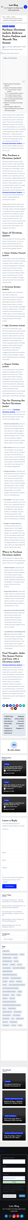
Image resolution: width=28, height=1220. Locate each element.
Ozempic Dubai (6, 1015)
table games (13, 1022)
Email (4, 860)
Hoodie (19, 995)
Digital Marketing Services (9, 974)
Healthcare (6, 995)
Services (5, 1022)
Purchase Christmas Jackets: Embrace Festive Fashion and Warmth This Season (14, 36)
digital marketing (7, 971)
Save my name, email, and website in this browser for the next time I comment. (13, 880)
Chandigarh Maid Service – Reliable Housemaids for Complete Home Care (13, 1086)
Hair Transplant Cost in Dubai (10, 988)
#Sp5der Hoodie (7, 957)
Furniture (18, 981)
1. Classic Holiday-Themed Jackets (14, 90)
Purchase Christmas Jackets (12, 143)
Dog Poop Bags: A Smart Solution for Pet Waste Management (12, 1137)
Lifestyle (7, 1081)
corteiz (19, 964)
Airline (15, 957)
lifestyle (12, 998)
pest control (16, 1015)
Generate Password (9, 1196)
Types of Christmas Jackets (13, 88)
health (19, 991)
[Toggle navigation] (2, 7)
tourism (14, 1025)
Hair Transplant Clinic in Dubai (17, 984)
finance (12, 981)
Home (12, 995)
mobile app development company (11, 1005)
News (4, 1008)
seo (13, 1018)
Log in (2, 1151)
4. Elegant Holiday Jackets (14, 96)
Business (5, 964)
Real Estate (6, 1018)
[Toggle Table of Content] (23, 81)
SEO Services (19, 1018)
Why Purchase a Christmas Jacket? (12, 85)
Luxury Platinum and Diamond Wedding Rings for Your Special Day (14, 804)
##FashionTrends (9, 49)
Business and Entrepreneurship (14, 1098)
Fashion (12, 26)
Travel (20, 1025)
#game (22, 954)
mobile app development (9, 1001)
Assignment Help (7, 961)
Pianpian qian (10, 788)
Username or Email (11, 1157)
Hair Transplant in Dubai (9, 991)
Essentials (5, 978)
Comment (5, 829)
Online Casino (11, 1008)
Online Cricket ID (7, 1011)
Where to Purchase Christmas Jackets (14, 103)
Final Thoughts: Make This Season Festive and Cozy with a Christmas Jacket (14, 108)
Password (8, 1174)
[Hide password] (24, 1178)
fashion (5, 981)
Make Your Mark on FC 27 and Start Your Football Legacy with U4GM (14, 786)
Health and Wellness (10, 1116)
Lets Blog (13, 5)
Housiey (5, 998)
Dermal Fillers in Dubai (18, 968)
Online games (17, 1011)
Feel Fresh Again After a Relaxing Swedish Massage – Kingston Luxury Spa (13, 913)
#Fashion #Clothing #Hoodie (10, 954)
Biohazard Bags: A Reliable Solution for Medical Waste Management (13, 1103)
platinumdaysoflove (11, 806)
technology (6, 1025)
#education (6, 951)
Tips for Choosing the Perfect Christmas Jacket (14, 100)
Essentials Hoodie (15, 978)
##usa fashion (18, 49)
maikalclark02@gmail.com (13, 770)
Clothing (5, 26)
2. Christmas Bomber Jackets (15, 93)
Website (4, 867)
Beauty (16, 961)
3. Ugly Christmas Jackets (14, 95)
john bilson (10, 47)
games (4, 984)
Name (4, 852)
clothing (12, 964)
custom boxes (6, 968)
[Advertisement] (13, 70)
